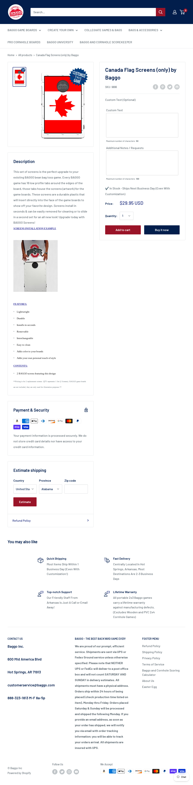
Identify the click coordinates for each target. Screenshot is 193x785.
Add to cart (123, 230)
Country (18, 480)
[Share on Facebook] (155, 87)
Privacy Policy (151, 658)
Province (45, 480)
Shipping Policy (152, 652)
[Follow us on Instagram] (69, 771)
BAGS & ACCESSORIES (143, 30)
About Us (148, 680)
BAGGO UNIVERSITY (60, 42)
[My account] (175, 12)
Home (11, 55)
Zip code (70, 480)
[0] (182, 12)
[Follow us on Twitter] (62, 771)
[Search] (160, 12)
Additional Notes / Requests (125, 148)
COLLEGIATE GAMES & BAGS (103, 30)
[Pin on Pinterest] (162, 87)
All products (25, 55)
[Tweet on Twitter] (169, 87)
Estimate (25, 502)
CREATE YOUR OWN (61, 30)
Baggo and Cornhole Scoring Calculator (161, 672)
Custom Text (114, 110)
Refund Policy (21, 520)
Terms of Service (153, 664)
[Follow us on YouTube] (76, 771)
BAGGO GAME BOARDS (22, 30)
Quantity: (111, 216)
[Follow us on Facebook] (54, 771)
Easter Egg (149, 686)
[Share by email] (177, 87)
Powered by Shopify (19, 773)
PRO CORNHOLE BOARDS (24, 42)
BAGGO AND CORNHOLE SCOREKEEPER (106, 42)
